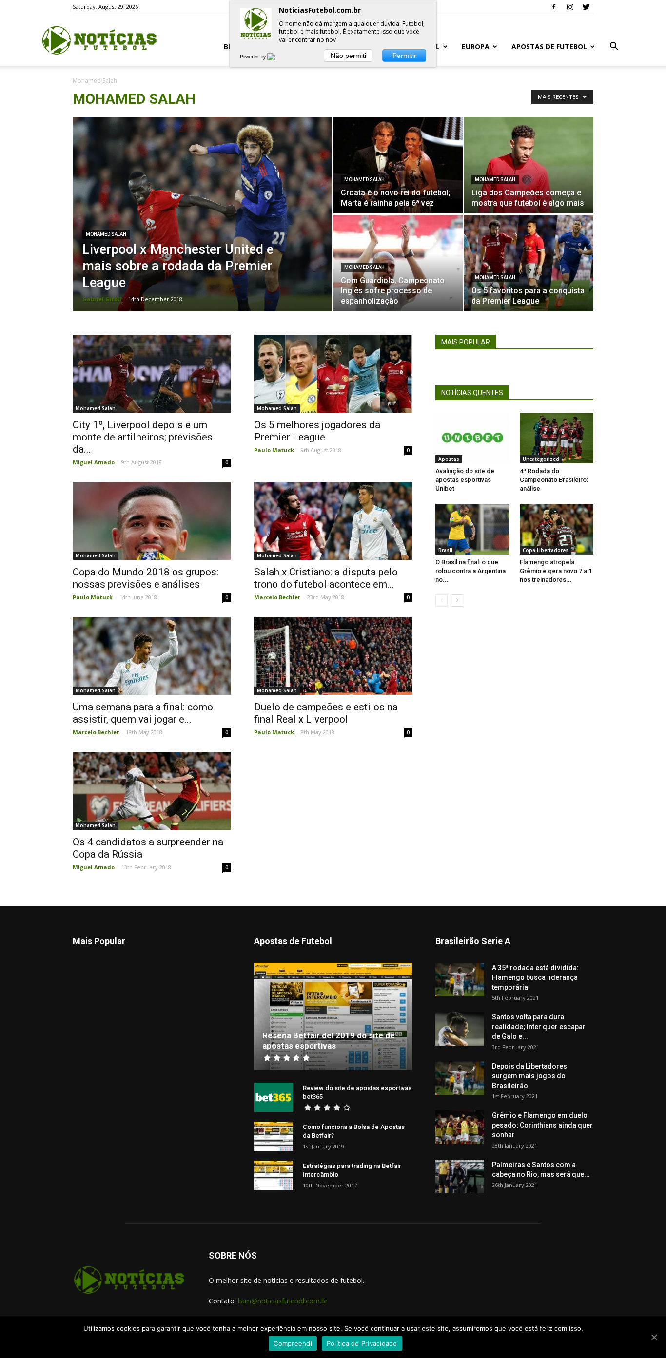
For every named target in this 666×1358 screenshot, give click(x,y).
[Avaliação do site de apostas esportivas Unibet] (472, 438)
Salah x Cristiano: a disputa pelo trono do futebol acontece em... (326, 578)
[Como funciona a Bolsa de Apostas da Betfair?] (273, 1136)
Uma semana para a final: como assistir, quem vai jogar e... (143, 713)
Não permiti (348, 55)
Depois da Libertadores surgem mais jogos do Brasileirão (529, 1076)
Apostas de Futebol (549, 46)
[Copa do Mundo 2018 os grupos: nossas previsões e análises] (152, 521)
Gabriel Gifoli (101, 299)
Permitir (404, 55)
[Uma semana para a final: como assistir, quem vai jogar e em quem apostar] (152, 656)
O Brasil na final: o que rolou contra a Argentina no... (470, 570)
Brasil (445, 550)
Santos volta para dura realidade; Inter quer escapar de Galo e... (539, 1026)
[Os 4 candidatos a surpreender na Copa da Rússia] (152, 791)
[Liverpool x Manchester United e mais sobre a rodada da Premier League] (202, 229)
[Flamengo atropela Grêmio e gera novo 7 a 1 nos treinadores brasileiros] (557, 529)
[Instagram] (570, 7)
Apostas (448, 459)
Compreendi (293, 1343)
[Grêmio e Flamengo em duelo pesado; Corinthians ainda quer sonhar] (459, 1127)
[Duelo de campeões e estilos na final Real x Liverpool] (333, 656)
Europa (476, 46)
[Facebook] (554, 7)
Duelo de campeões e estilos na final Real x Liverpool (326, 713)
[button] (614, 47)
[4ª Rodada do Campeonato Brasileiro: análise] (557, 438)
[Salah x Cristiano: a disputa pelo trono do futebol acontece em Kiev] (333, 521)
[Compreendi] (654, 1337)
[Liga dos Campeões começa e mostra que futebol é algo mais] (528, 165)
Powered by (253, 56)
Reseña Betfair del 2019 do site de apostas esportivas (328, 1041)
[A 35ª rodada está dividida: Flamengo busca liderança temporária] (459, 979)
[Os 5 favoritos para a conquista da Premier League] (528, 263)
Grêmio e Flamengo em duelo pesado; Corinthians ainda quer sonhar (542, 1125)
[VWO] (277, 56)
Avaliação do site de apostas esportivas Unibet (464, 479)
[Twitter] (586, 7)
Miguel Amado (94, 462)
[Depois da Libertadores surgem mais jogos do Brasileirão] (459, 1078)
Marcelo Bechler (277, 597)
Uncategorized (541, 459)
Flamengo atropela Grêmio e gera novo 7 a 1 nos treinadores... (556, 570)
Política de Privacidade (362, 1343)
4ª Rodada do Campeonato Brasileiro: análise (554, 479)
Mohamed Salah (106, 234)
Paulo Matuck (274, 450)
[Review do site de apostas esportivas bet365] (273, 1097)
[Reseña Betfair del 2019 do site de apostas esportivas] (333, 1016)
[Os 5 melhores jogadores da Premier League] (333, 374)
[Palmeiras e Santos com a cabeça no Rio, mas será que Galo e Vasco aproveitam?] (459, 1176)
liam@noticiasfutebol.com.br (283, 1300)
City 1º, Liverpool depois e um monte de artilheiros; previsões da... (143, 437)
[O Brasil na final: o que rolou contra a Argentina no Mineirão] (472, 529)
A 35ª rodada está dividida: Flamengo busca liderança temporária (535, 977)
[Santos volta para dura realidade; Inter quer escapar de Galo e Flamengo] (459, 1029)
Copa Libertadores (545, 550)
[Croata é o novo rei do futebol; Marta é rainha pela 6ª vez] (398, 165)
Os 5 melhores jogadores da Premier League (317, 431)
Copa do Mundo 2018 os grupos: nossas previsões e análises (145, 578)
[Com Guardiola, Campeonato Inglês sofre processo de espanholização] (398, 263)
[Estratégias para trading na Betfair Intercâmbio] (273, 1175)
